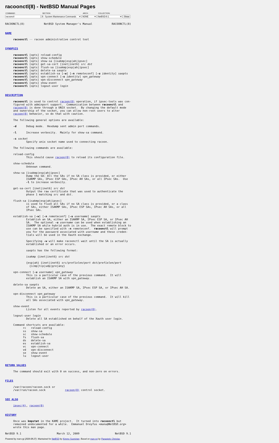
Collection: (104, 13)
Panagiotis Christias (110, 439)
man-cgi (94, 439)
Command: (11, 13)
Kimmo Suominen (71, 439)
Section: (47, 13)
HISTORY (10, 414)
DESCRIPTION (14, 95)
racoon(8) (67, 101)
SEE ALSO (11, 399)
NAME (8, 33)
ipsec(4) (19, 405)
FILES (9, 380)
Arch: (87, 13)
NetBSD (55, 439)
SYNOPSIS (11, 48)
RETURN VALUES (15, 365)
